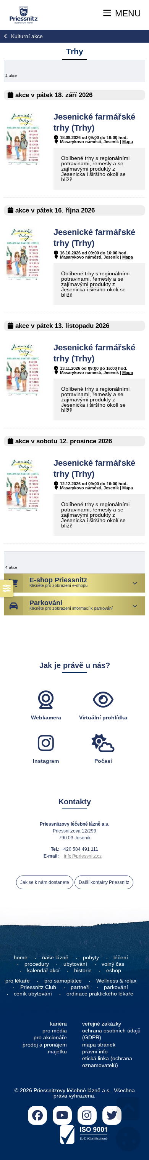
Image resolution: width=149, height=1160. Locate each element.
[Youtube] (62, 1115)
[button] (122, 13)
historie (83, 970)
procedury (36, 964)
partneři (80, 987)
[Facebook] (37, 1115)
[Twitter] (111, 1115)
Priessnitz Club (38, 987)
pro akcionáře (50, 1037)
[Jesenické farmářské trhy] (23, 163)
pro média (54, 1030)
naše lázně (55, 957)
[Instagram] (87, 1115)
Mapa (127, 141)
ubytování (75, 964)
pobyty (91, 957)
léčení (120, 957)
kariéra (58, 1024)
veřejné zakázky (101, 1024)
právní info (95, 1051)
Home (24, 15)
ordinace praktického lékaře (100, 994)
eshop (113, 970)
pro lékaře (17, 981)
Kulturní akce (27, 36)
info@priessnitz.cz (83, 856)
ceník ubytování (33, 994)
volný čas (113, 964)
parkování (116, 987)
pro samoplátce (63, 981)
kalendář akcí (43, 970)
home (21, 957)
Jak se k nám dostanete (44, 882)
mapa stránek (98, 1045)
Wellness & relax (116, 981)
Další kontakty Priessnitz (104, 882)
